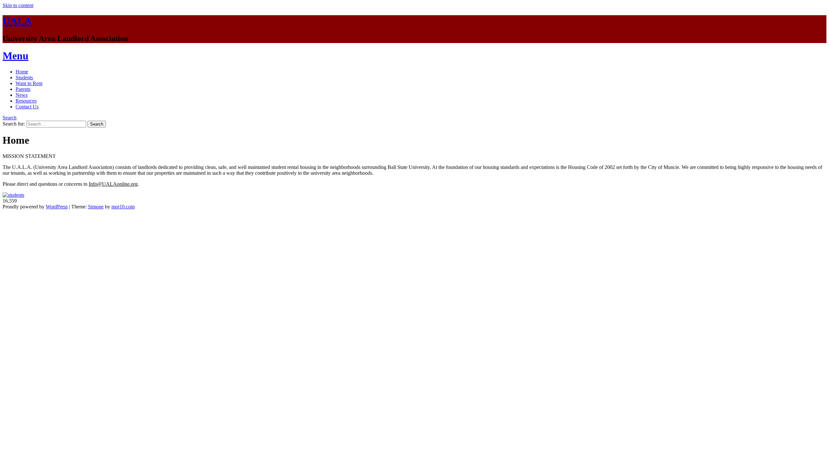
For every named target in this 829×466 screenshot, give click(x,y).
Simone (96, 206)
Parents (23, 89)
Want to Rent (29, 83)
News (22, 95)
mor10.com (123, 206)
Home (22, 71)
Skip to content (18, 5)
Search (10, 117)
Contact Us (27, 106)
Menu (15, 55)
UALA (17, 21)
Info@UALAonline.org (113, 184)
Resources (26, 101)
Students (24, 77)
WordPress (57, 206)
